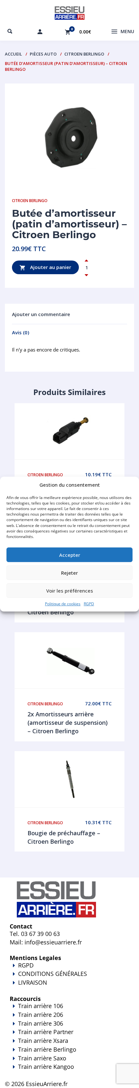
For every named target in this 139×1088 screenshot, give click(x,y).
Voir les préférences (69, 590)
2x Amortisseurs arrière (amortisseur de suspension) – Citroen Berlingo (67, 722)
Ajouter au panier (50, 267)
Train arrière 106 (40, 1006)
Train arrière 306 (40, 1023)
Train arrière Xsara (43, 1040)
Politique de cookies (62, 604)
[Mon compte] (40, 31)
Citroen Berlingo (84, 54)
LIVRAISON (32, 982)
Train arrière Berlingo (47, 1049)
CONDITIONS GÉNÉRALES (52, 974)
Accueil (13, 54)
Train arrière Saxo (42, 1058)
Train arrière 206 (40, 1014)
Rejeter (69, 573)
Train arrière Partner (45, 1032)
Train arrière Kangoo (46, 1066)
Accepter (69, 555)
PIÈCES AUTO (43, 54)
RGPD (89, 604)
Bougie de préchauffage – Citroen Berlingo (63, 837)
